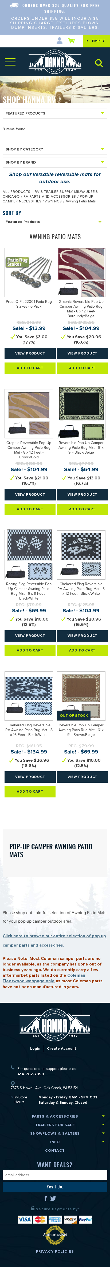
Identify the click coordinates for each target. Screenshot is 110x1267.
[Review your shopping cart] (73, 41)
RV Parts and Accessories (49, 197)
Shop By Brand (21, 162)
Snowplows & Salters (55, 1133)
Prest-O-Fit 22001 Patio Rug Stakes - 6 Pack (29, 304)
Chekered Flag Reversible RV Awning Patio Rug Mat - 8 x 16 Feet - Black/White (29, 730)
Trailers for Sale (55, 1125)
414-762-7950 (30, 1074)
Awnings (53, 202)
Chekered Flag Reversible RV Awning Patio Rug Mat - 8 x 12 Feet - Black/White (81, 589)
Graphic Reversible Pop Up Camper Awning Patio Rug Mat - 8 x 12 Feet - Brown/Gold (28, 450)
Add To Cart (30, 368)
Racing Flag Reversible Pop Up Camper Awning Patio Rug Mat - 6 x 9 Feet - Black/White (29, 591)
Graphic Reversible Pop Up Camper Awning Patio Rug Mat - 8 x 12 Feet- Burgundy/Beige (81, 309)
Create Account (61, 1048)
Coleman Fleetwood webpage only (44, 978)
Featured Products (25, 113)
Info (55, 1142)
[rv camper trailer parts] (55, 1024)
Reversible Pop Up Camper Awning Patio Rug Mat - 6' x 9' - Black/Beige (81, 448)
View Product (30, 353)
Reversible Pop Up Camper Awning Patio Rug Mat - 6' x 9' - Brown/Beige (81, 730)
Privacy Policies (55, 1251)
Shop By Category (24, 149)
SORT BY (12, 213)
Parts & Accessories (55, 1116)
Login (35, 1048)
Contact (55, 1150)
